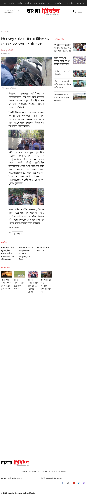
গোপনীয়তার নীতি (34, 472)
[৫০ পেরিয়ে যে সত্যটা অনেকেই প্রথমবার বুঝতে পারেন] (46, 282)
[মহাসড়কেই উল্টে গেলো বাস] (44, 254)
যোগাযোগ (24, 472)
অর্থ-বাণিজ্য (80, 3)
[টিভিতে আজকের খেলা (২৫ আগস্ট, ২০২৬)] (19, 282)
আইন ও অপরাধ (39, 3)
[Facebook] (62, 483)
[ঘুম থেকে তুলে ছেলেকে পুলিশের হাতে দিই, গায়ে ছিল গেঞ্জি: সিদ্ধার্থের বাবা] (70, 49)
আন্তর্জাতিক (58, 3)
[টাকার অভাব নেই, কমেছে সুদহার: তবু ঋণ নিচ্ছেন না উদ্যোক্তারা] (70, 62)
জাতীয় (19, 3)
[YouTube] (74, 483)
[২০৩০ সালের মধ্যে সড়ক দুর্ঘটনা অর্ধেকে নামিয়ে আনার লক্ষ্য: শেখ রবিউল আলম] (8, 254)
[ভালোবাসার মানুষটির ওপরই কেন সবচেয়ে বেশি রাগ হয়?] (6, 282)
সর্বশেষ (11, 3)
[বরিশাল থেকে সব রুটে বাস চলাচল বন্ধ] (70, 74)
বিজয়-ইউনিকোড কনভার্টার (57, 472)
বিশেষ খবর (69, 3)
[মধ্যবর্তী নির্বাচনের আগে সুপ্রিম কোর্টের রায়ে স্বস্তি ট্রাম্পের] (33, 282)
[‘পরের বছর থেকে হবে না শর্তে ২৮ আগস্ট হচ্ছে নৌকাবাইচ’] (70, 98)
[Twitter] (68, 483)
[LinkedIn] (79, 483)
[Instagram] (84, 483)
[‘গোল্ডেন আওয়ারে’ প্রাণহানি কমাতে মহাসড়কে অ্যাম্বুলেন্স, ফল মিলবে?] (26, 254)
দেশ (49, 3)
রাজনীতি (28, 3)
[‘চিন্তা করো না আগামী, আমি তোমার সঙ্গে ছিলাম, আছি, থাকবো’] (70, 85)
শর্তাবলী (44, 472)
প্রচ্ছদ (4, 3)
